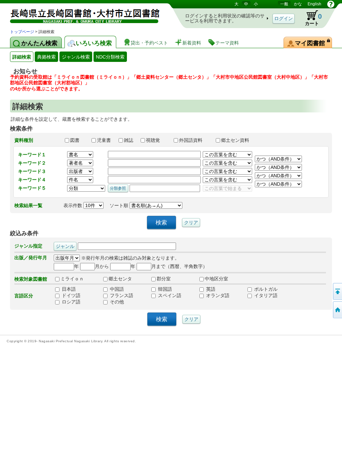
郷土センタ (120, 278)
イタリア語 (265, 295)
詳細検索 (21, 57)
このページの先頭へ (337, 291)
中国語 (116, 289)
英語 (210, 289)
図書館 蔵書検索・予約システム (80, 14)
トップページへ (337, 309)
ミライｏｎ (72, 278)
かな (298, 4)
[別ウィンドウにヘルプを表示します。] (331, 4)
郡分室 (164, 278)
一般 (284, 4)
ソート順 (120, 205)
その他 (116, 301)
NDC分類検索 (110, 57)
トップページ (22, 31)
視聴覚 (156, 140)
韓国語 (164, 289)
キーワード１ (32, 154)
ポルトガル (265, 289)
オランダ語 (217, 295)
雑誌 (129, 140)
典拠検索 (46, 57)
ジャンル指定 (28, 246)
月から (102, 266)
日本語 (68, 289)
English (314, 4)
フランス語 (121, 295)
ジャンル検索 (76, 57)
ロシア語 (70, 301)
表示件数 (73, 205)
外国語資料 (194, 140)
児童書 (104, 140)
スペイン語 (169, 295)
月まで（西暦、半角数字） (179, 266)
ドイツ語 (70, 295)
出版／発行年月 (30, 257)
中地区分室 (216, 278)
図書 (78, 140)
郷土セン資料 (238, 140)
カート (310, 18)
